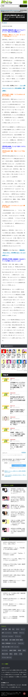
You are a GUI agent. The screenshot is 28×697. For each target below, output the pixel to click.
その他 (20, 653)
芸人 (13, 629)
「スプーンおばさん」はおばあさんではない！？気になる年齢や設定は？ (15, 475)
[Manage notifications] (24, 693)
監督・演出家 (5, 639)
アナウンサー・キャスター (7, 636)
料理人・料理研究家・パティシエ (9, 643)
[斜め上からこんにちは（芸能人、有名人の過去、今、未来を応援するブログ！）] (6, 2)
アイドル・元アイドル (6, 657)
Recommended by (20, 370)
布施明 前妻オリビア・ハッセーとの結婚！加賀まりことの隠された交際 (17, 434)
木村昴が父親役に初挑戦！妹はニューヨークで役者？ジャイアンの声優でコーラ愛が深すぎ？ (14, 611)
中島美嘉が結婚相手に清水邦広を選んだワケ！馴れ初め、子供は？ (17, 423)
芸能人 (11, 653)
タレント (23, 629)
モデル (17, 629)
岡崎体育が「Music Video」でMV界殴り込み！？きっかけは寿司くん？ (14, 253)
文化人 (24, 650)
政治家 (19, 650)
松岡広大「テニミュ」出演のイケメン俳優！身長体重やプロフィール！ (15, 472)
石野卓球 (5, 22)
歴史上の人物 (5, 653)
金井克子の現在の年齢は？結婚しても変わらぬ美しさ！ (17, 411)
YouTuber (15, 632)
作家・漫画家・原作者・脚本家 (16, 639)
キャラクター (5, 650)
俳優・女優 (4, 629)
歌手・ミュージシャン (14, 10)
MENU (25, 2)
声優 (9, 629)
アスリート (21, 632)
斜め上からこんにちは (5, 10)
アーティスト (18, 636)
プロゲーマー (21, 643)
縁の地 (15, 653)
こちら (10, 687)
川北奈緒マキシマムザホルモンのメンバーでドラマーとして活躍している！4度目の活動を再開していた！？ (17, 386)
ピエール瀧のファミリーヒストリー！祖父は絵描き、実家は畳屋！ (13, 88)
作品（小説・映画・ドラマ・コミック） (10, 646)
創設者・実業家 (13, 650)
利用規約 (24, 452)
